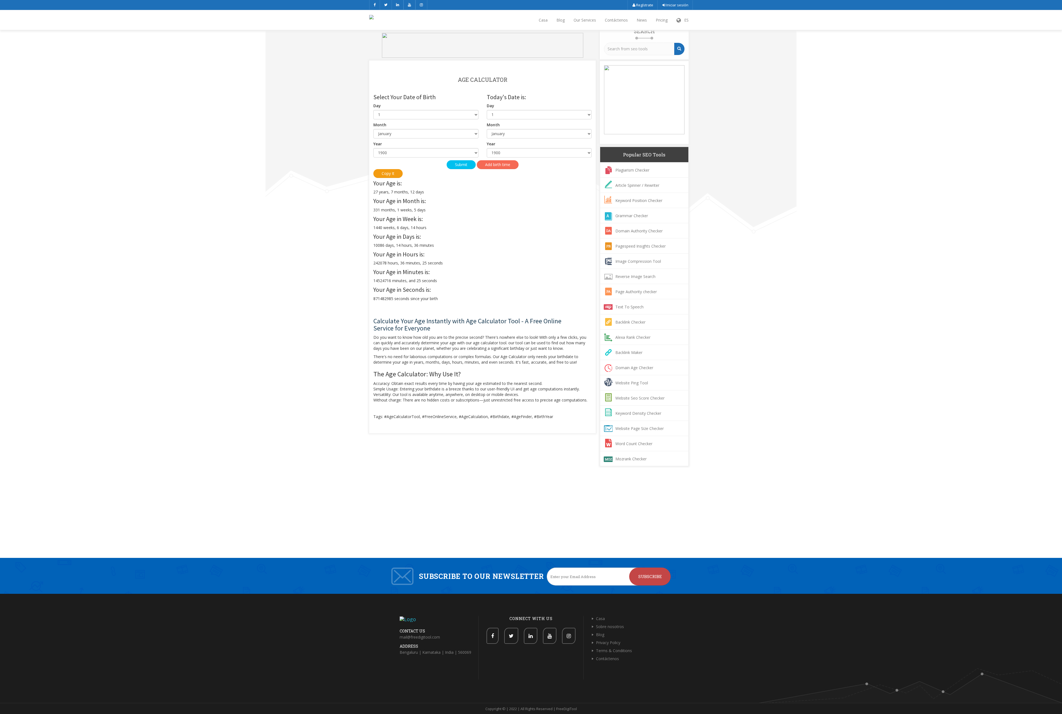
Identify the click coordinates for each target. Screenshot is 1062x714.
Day (377, 105)
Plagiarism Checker (632, 170)
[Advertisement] (531, 516)
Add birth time (497, 164)
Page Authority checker (636, 291)
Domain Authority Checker (639, 230)
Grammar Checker (631, 215)
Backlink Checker (630, 322)
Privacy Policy (608, 642)
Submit (461, 164)
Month (379, 124)
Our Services (585, 20)
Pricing (662, 20)
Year (377, 143)
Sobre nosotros (610, 626)
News (642, 20)
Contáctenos (616, 20)
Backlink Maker (628, 352)
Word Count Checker (633, 443)
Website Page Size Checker (639, 428)
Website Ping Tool (631, 382)
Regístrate (644, 4)
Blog (560, 20)
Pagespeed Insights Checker (640, 246)
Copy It (388, 173)
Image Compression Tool (638, 261)
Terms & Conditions (614, 650)
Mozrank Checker (631, 458)
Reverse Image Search (635, 276)
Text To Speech (629, 306)
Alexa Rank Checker (632, 337)
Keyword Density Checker (638, 413)
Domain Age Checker (634, 367)
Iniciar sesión (676, 4)
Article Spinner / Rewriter (637, 185)
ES (685, 20)
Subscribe (650, 576)
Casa (543, 20)
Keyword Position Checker (638, 200)
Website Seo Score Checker (640, 398)
